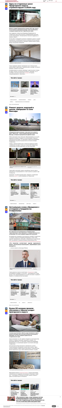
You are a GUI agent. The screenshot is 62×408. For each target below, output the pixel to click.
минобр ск (11, 101)
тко (19, 302)
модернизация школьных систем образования (22, 101)
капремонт (29, 99)
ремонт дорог (29, 203)
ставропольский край (13, 99)
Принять (54, 406)
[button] (11, 399)
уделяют (16, 176)
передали (27, 72)
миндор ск (34, 203)
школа (34, 99)
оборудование (31, 272)
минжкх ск (23, 302)
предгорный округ (21, 203)
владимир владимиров (22, 99)
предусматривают (24, 372)
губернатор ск (30, 302)
